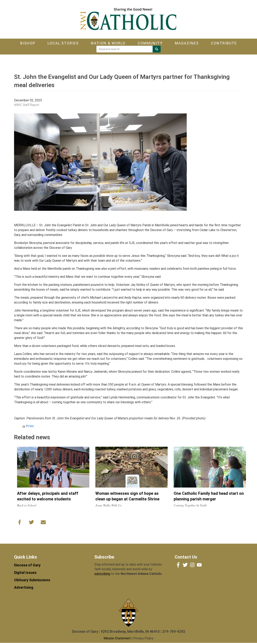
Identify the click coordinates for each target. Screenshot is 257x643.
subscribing (102, 574)
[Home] (128, 19)
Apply (157, 49)
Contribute (224, 43)
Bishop (27, 43)
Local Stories (63, 43)
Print (30, 426)
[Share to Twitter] (31, 523)
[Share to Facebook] (19, 523)
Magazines (187, 43)
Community (150, 43)
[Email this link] (43, 523)
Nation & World (108, 43)
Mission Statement (117, 638)
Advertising (23, 587)
